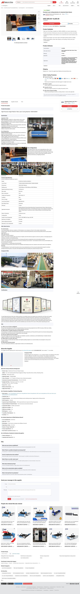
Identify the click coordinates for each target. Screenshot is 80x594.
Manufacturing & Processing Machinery (11, 7)
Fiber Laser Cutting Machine (22, 393)
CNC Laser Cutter (50, 393)
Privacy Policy (57, 590)
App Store (4, 583)
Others (41, 557)
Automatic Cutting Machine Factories (32, 573)
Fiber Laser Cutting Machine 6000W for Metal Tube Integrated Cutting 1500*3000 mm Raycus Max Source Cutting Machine (24, 544)
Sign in (78, 2)
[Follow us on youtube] (75, 583)
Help (59, 5)
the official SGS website (27, 350)
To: (6, 486)
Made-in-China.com (35, 588)
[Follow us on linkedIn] (78, 583)
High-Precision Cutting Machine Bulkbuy (8, 578)
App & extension (65, 5)
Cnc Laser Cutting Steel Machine (7, 575)
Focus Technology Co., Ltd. (32, 590)
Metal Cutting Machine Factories (46, 573)
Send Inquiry (51, 23)
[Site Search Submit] (54, 2)
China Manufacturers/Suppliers (31, 586)
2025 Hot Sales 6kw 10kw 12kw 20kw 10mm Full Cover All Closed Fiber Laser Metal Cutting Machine (39, 544)
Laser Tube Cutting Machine (6, 567)
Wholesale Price (46, 586)
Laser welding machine (5, 557)
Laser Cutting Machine (29, 7)
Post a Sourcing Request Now (31, 498)
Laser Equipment (22, 7)
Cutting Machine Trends (60, 575)
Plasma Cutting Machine (32, 393)
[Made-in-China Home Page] (7, 2)
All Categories (5, 5)
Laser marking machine (24, 557)
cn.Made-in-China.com (50, 588)
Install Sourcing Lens (28, 583)
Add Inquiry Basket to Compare (21, 42)
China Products (23, 586)
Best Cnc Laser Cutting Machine (35, 575)
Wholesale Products (40, 586)
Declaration (51, 590)
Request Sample (62, 26)
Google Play (10, 583)
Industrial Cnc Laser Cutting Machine (21, 575)
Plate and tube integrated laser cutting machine (67, 555)
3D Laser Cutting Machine (29, 567)
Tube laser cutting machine (44, 555)
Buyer (54, 5)
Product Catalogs (16, 553)
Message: (5, 489)
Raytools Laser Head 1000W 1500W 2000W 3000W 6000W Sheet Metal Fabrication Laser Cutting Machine (55, 544)
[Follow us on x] (72, 583)
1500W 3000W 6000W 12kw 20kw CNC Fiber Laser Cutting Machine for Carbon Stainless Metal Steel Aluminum (23, 522)
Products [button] (18, 2)
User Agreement (46, 590)
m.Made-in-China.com (42, 588)
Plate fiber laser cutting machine (26, 555)
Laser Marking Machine (13, 394)
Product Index (59, 586)
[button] (51, 2)
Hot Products (18, 586)
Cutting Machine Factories (6, 573)
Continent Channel (52, 586)
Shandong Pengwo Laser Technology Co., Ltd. (53, 14)
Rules (78, 5)
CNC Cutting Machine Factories (18, 573)
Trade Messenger (18, 583)
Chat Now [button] (71, 23)
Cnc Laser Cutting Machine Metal (59, 573)
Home (2, 7)
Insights (63, 586)
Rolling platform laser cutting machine (7, 555)
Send (9, 498)
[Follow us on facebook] (70, 583)
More (2, 580)
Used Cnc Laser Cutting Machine (48, 575)
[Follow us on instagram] (73, 583)
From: (6, 484)
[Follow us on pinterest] (76, 583)
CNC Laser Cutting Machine (42, 393)
